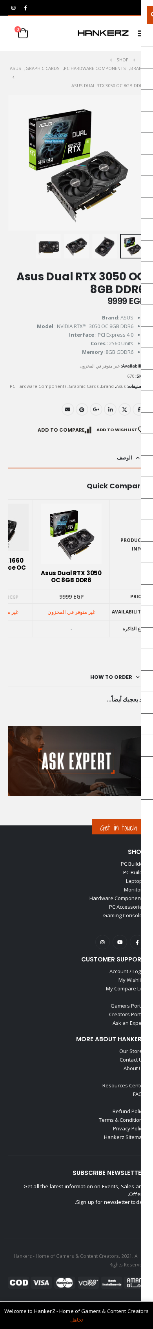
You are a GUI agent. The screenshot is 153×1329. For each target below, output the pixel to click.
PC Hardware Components (38, 386)
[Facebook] (25, 8)
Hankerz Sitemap (124, 1137)
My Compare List (125, 988)
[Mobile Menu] (139, 33)
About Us (134, 1068)
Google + (96, 409)
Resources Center (123, 1085)
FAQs (139, 1094)
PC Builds (134, 872)
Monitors (134, 889)
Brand (107, 386)
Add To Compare (61, 430)
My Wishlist (131, 979)
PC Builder (133, 863)
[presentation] (10, 163)
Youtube (120, 942)
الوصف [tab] (124, 457)
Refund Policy (129, 1111)
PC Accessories (127, 906)
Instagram (102, 942)
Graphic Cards (83, 386)
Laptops (135, 880)
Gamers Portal (128, 1005)
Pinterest (82, 409)
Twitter (124, 409)
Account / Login (127, 971)
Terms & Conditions (122, 1119)
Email (68, 409)
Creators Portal (127, 1014)
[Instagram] (13, 8)
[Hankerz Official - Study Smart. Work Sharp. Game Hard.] (103, 33)
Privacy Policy (129, 1128)
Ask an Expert (129, 1022)
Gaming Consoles (124, 915)
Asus (121, 386)
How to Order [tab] (111, 677)
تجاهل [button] (76, 1319)
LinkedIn (110, 409)
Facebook (139, 409)
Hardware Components (117, 898)
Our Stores (132, 1051)
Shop (136, 852)
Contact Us (132, 1059)
